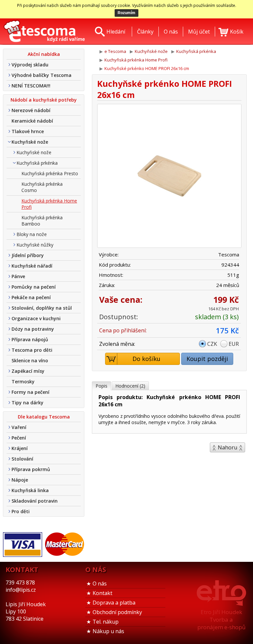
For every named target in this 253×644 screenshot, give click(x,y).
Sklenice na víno (30, 360)
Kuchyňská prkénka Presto (49, 173)
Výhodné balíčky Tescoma (41, 75)
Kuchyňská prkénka (37, 163)
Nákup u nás (108, 631)
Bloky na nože (31, 234)
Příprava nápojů (30, 339)
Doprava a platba (114, 602)
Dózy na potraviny (33, 329)
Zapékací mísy (28, 371)
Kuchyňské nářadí (32, 266)
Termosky (23, 381)
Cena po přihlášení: (123, 330)
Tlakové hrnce (28, 131)
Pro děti (21, 511)
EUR (234, 343)
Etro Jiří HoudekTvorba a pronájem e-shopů (221, 619)
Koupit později (207, 359)
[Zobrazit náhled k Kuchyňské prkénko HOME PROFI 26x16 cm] (169, 177)
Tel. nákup (106, 621)
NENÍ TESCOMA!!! (31, 86)
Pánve (18, 276)
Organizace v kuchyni (36, 318)
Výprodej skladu (30, 64)
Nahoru (227, 447)
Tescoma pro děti (32, 350)
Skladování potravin (35, 501)
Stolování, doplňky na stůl (42, 308)
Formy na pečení (30, 392)
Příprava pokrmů (31, 469)
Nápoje (20, 480)
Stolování (22, 459)
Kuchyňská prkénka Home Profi (49, 204)
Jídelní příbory (28, 255)
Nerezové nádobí (31, 110)
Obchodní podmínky (117, 612)
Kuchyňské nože (30, 142)
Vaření (19, 427)
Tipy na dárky (27, 402)
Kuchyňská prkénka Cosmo (42, 187)
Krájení (20, 448)
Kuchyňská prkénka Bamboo (42, 220)
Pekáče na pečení (31, 297)
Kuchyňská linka (30, 490)
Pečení (19, 438)
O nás (100, 583)
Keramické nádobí (32, 121)
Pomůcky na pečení (34, 287)
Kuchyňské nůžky (34, 245)
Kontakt (102, 593)
